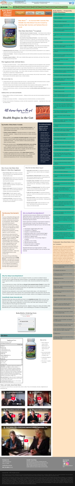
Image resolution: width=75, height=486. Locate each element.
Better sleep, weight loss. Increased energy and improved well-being (63, 287)
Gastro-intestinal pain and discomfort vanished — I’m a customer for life (63, 266)
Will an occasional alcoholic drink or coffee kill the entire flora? (63, 84)
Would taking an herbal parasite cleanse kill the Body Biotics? (63, 184)
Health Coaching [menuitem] (51, 7)
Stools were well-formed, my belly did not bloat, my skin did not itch (63, 337)
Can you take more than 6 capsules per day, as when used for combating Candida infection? (63, 100)
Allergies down (57, 333)
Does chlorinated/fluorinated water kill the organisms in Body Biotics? (62, 168)
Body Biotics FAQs (48, 13)
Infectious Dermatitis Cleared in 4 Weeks (62, 308)
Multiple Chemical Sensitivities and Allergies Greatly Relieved (63, 320)
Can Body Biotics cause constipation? (61, 149)
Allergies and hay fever (59, 278)
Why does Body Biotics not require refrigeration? (61, 60)
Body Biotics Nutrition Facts (30, 13)
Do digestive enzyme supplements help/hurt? (63, 75)
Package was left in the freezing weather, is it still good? (63, 163)
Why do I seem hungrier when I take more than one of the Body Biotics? (63, 213)
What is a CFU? (57, 38)
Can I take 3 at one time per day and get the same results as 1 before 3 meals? (63, 111)
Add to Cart (31, 329)
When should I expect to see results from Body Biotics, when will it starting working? (63, 130)
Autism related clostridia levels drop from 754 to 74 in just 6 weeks (63, 292)
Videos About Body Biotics (40, 13)
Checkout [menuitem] (65, 7)
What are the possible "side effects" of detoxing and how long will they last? (63, 121)
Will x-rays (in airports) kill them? (61, 171)
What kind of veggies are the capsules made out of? (63, 35)
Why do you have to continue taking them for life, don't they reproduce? (63, 55)
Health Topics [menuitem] (36, 7)
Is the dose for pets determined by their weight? (63, 179)
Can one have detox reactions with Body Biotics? (62, 116)
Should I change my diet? (59, 87)
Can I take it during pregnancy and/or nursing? (63, 67)
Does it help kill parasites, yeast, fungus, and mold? (63, 142)
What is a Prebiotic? (58, 18)
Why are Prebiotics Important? (60, 21)
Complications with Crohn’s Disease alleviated (63, 316)
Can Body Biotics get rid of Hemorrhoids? (62, 208)
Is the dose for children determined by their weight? (63, 176)
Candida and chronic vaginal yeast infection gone (63, 300)
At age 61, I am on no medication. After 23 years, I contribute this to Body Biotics (62, 304)
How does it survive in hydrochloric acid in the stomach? (63, 51)
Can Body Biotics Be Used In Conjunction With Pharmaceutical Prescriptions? (63, 71)
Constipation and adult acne (60, 270)
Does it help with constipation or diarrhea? (62, 146)
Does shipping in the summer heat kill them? (63, 159)
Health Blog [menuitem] (43, 7)
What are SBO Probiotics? (59, 14)
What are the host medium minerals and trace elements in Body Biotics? (63, 30)
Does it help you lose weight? (60, 138)
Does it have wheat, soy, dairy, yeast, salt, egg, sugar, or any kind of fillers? (63, 46)
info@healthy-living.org (7, 465)
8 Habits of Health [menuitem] (27, 7)
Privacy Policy (66, 465)
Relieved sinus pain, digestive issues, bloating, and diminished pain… (63, 274)
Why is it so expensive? (58, 63)
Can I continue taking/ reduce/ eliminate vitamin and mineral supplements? (63, 79)
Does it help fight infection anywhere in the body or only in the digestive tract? (62, 95)
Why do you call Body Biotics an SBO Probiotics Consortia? (61, 25)
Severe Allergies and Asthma (60, 295)
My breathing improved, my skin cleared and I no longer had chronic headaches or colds (63, 325)
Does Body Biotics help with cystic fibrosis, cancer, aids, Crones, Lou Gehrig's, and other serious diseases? (63, 154)
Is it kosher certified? (58, 42)
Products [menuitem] (20, 7)
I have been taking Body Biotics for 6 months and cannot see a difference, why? (63, 134)
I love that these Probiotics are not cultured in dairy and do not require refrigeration (63, 329)
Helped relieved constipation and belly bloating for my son (63, 282)
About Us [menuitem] (59, 7)
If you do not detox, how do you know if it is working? (63, 125)
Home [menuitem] (15, 7)
